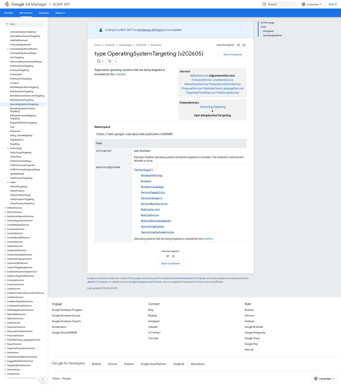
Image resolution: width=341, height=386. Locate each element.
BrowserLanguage (152, 187)
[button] (23, 49)
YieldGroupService (227, 92)
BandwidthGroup (151, 175)
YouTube (153, 338)
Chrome (249, 315)
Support (60, 12)
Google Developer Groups (66, 315)
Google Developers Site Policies (144, 281)
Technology (142, 170)
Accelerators (59, 327)
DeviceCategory (151, 198)
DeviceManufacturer (154, 204)
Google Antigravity (255, 332)
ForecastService (202, 80)
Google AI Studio (254, 327)
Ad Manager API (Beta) (151, 30)
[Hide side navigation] (42, 379)
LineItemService (223, 80)
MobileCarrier (150, 209)
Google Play (251, 344)
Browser (146, 181)
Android (249, 309)
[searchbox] (24, 24)
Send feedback (233, 54)
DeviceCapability (153, 192)
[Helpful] (238, 45)
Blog (150, 309)
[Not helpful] (244, 45)
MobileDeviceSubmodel (156, 221)
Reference (26, 12)
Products (110, 45)
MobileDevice (150, 215)
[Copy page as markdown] (110, 61)
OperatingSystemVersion (157, 232)
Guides (8, 12)
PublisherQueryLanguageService (223, 88)
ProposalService (191, 88)
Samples (44, 12)
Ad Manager (36, 4)
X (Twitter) (154, 332)
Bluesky (152, 315)
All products (197, 364)
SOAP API (61, 4)
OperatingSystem (152, 226)
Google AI (178, 364)
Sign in (333, 4)
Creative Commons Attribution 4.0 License (183, 278)
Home (97, 45)
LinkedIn (153, 327)
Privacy (67, 378)
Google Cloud (252, 338)
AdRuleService (199, 75)
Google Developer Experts (66, 321)
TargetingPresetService (200, 92)
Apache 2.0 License (97, 281)
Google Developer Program (67, 309)
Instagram (154, 321)
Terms (55, 378)
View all (249, 349)
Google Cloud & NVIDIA (64, 332)
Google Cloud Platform (153, 364)
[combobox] (278, 4)
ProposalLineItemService (225, 84)
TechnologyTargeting (212, 107)
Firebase (249, 321)
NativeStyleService (196, 84)
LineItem (120, 74)
